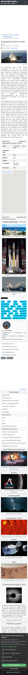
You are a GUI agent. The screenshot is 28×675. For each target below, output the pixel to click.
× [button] (26, 634)
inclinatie (13, 306)
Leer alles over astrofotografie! (14, 513)
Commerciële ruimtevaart (8, 406)
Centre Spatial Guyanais (8, 352)
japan (2, 308)
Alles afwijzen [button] (14, 668)
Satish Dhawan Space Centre (9, 346)
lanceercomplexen (5, 311)
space (2, 301)
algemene (10, 308)
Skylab (3, 423)
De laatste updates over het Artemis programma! (14, 491)
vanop (15, 301)
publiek (19, 306)
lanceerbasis (23, 301)
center (24, 306)
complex (15, 311)
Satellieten (5, 409)
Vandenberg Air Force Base (9, 355)
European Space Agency (8, 434)
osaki (16, 313)
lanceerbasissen (5, 304)
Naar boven (23, 389)
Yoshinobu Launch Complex (19, 318)
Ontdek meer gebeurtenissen (14, 620)
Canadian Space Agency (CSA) (10, 432)
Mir (3, 420)
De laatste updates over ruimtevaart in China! (14, 536)
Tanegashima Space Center (20, 315)
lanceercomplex (5, 306)
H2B (8, 315)
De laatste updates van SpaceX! (14, 557)
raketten (16, 304)
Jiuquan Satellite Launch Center (10, 349)
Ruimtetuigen (5, 412)
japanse (24, 304)
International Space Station (9, 426)
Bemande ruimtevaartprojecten (10, 403)
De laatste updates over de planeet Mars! (14, 580)
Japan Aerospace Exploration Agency (11, 440)
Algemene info (6, 395)
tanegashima (23, 311)
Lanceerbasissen (6, 398)
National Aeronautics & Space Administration (14, 443)
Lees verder (22, 644)
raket (9, 301)
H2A (2, 315)
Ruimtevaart (14, 48)
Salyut (3, 417)
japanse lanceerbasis (6, 318)
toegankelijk (23, 313)
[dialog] (14, 654)
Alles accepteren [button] (14, 665)
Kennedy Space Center (8, 343)
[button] (14, 646)
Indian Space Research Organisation (11, 437)
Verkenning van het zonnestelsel (10, 400)
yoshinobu (3, 313)
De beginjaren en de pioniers (9, 446)
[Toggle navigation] (25, 2)
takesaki (11, 313)
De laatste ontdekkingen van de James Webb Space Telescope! (14, 468)
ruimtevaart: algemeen (21, 308)
